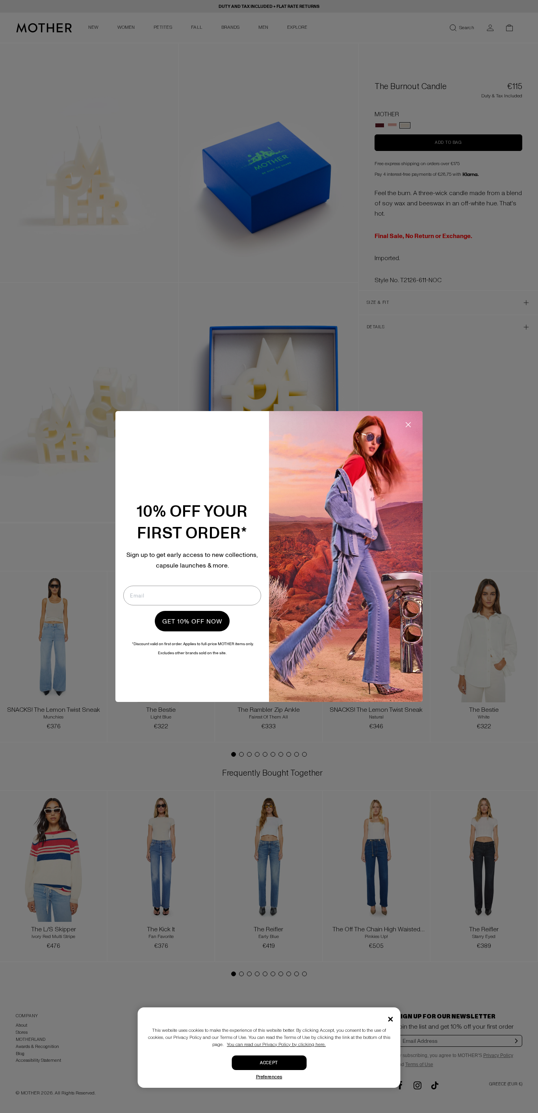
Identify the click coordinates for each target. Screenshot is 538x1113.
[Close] (390, 1019)
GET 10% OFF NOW (192, 621)
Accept (269, 1063)
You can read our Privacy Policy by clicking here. (276, 1044)
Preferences (269, 1077)
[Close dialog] (408, 424)
